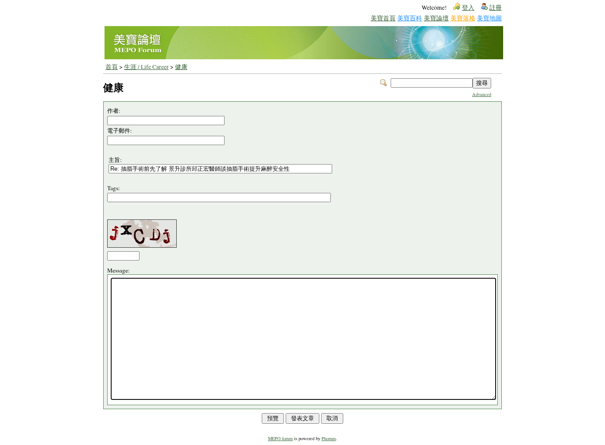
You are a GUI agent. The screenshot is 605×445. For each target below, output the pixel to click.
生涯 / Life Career (146, 67)
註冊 (495, 8)
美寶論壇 (436, 18)
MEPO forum (280, 438)
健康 (181, 67)
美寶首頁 (383, 18)
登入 (468, 8)
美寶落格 (462, 18)
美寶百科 (409, 18)
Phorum (329, 438)
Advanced (481, 94)
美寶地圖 (489, 18)
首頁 (111, 67)
